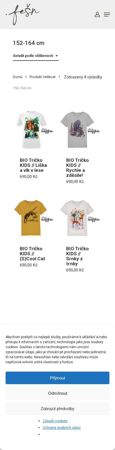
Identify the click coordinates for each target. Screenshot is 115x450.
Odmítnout (57, 393)
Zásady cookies (55, 421)
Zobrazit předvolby (58, 408)
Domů (17, 77)
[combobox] (36, 56)
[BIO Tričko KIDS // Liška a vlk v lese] (34, 130)
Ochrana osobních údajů (62, 428)
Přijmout (57, 378)
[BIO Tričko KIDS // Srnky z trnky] (80, 218)
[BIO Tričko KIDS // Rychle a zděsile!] (80, 130)
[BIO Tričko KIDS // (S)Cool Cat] (34, 218)
